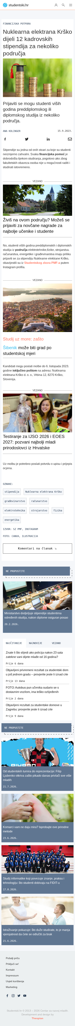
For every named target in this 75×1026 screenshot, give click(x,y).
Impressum (12, 975)
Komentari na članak (35, 548)
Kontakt (10, 969)
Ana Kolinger (11, 131)
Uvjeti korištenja (15, 981)
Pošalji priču (13, 958)
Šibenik (10, 347)
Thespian (37, 1018)
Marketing (11, 987)
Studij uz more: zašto (23, 339)
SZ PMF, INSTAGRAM (25, 529)
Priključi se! (12, 963)
